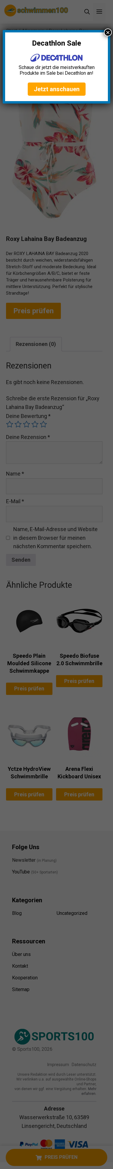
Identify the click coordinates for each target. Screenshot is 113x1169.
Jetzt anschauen (57, 89)
